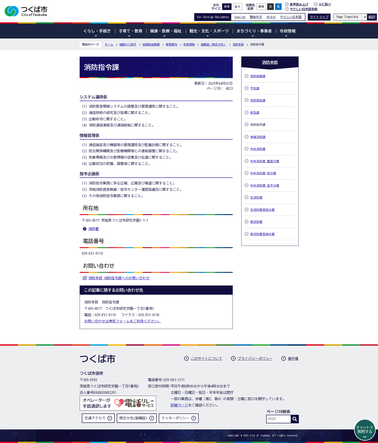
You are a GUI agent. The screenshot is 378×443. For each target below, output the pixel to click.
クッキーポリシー (175, 418)
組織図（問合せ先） (213, 44)
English (240, 17)
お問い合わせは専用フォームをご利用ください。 (122, 321)
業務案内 (171, 44)
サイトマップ (319, 17)
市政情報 (189, 44)
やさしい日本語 (290, 17)
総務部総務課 (151, 44)
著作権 (293, 358)
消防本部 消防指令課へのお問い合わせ (119, 278)
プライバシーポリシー (255, 358)
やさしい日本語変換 (303, 9)
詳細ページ (179, 405)
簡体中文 (256, 17)
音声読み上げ (299, 4)
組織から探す (127, 44)
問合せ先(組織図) (133, 418)
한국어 (271, 17)
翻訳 (371, 17)
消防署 (93, 229)
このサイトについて (206, 358)
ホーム (109, 44)
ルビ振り (325, 4)
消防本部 (238, 44)
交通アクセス (94, 418)
